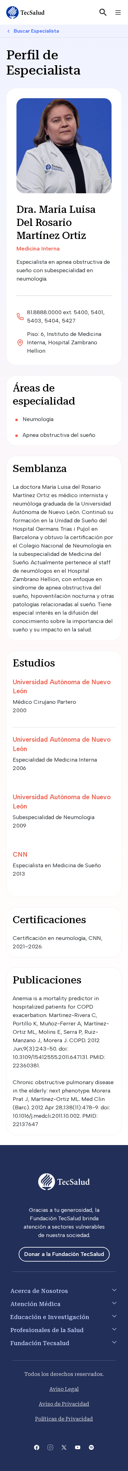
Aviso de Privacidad (64, 1404)
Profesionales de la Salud (47, 1330)
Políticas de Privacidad (64, 1419)
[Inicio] (25, 12)
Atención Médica (35, 1304)
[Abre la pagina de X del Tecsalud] (64, 1447)
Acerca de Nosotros (39, 1291)
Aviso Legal (64, 1389)
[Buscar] (103, 12)
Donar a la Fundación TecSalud (64, 1254)
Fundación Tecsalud (39, 1343)
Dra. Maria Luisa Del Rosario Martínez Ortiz (56, 222)
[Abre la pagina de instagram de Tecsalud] (50, 1447)
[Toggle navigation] (118, 12)
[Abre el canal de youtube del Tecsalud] (78, 1447)
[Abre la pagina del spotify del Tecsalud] (91, 1447)
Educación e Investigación (49, 1317)
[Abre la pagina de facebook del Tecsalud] (37, 1447)
